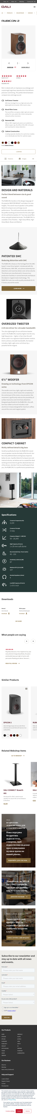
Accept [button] (19, 1111)
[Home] (6, 7)
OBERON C (20, 1034)
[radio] (3, 143)
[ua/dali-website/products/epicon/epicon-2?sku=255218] (17, 735)
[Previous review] (26, 641)
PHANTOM (19, 1050)
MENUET (4, 1046)
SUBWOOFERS (20, 1053)
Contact (3, 1083)
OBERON (4, 1055)
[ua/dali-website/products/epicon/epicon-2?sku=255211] (14, 735)
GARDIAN (19, 1048)
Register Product (6, 1081)
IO (17, 1046)
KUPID (19, 1036)
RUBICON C (4, 1043)
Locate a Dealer (5, 1079)
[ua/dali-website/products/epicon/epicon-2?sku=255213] (5, 735)
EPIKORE (4, 1036)
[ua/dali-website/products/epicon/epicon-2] (15, 703)
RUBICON (30, 12)
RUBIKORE (4, 1041)
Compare (19, 152)
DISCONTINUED (20, 12)
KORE (3, 1034)
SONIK (3, 1053)
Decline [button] (28, 1111)
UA (2, 12)
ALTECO (19, 1039)
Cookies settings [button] (10, 1111)
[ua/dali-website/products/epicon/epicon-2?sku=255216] (11, 735)
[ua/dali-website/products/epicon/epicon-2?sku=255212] (8, 735)
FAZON (3, 1050)
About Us (4, 1064)
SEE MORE (18, 621)
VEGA (18, 1041)
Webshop (4, 1067)
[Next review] (33, 641)
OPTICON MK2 (5, 1048)
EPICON (3, 1039)
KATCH (19, 1043)
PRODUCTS (9, 12)
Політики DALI (5, 1086)
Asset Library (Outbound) (8, 1069)
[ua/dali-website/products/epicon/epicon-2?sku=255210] (20, 735)
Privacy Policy (12, 1099)
